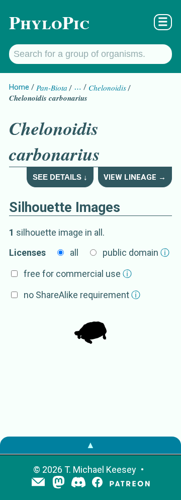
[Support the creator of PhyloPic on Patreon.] (130, 483)
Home (19, 87)
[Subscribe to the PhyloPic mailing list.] (38, 483)
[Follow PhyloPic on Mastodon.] (58, 483)
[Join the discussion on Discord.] (78, 483)
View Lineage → (135, 177)
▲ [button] (90, 445)
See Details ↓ (60, 177)
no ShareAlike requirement (82, 295)
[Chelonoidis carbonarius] (90, 329)
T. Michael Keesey (100, 469)
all (74, 252)
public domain (136, 252)
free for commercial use (78, 273)
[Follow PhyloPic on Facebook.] (97, 483)
